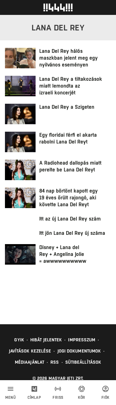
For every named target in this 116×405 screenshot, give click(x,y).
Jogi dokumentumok (79, 350)
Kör (81, 397)
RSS (54, 362)
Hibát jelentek (46, 339)
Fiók (105, 397)
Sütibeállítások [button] (83, 362)
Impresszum (81, 339)
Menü (10, 397)
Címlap (34, 397)
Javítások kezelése (30, 350)
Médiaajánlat (29, 362)
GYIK (19, 339)
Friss (58, 397)
